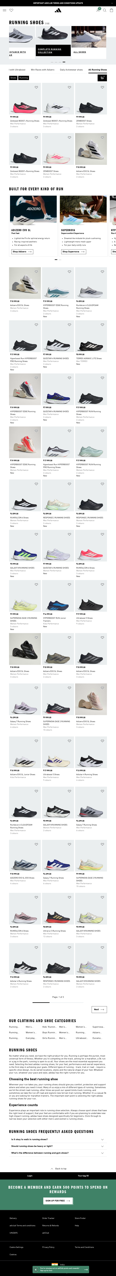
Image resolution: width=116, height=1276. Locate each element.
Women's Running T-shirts (64, 1033)
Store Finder (80, 1218)
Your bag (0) (83, 1176)
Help (77, 1226)
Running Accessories (82, 1033)
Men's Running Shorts (63, 1038)
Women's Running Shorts (80, 1027)
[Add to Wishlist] (36, 88)
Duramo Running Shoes (97, 1038)
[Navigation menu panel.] (4, 10)
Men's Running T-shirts (64, 1027)
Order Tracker (48, 1218)
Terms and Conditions (84, 1247)
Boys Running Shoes (49, 1033)
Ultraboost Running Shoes (81, 1038)
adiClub (45, 1233)
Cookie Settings (16, 1247)
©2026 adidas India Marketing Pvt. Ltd (58, 1272)
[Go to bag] (111, 10)
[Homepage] (58, 11)
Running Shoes (13, 1027)
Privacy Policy (48, 1247)
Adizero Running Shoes (97, 1033)
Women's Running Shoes (30, 1033)
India (62, 1265)
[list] (58, 70)
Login (29, 1176)
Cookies (13, 1255)
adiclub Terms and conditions (22, 1226)
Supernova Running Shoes (98, 1027)
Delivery (13, 1218)
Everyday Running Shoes (30, 1038)
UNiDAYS (14, 1233)
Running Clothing (13, 1033)
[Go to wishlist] (11, 10)
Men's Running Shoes (30, 1027)
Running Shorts (13, 1038)
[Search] (104, 10)
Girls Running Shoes (49, 1038)
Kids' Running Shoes (49, 1027)
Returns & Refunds (50, 1226)
